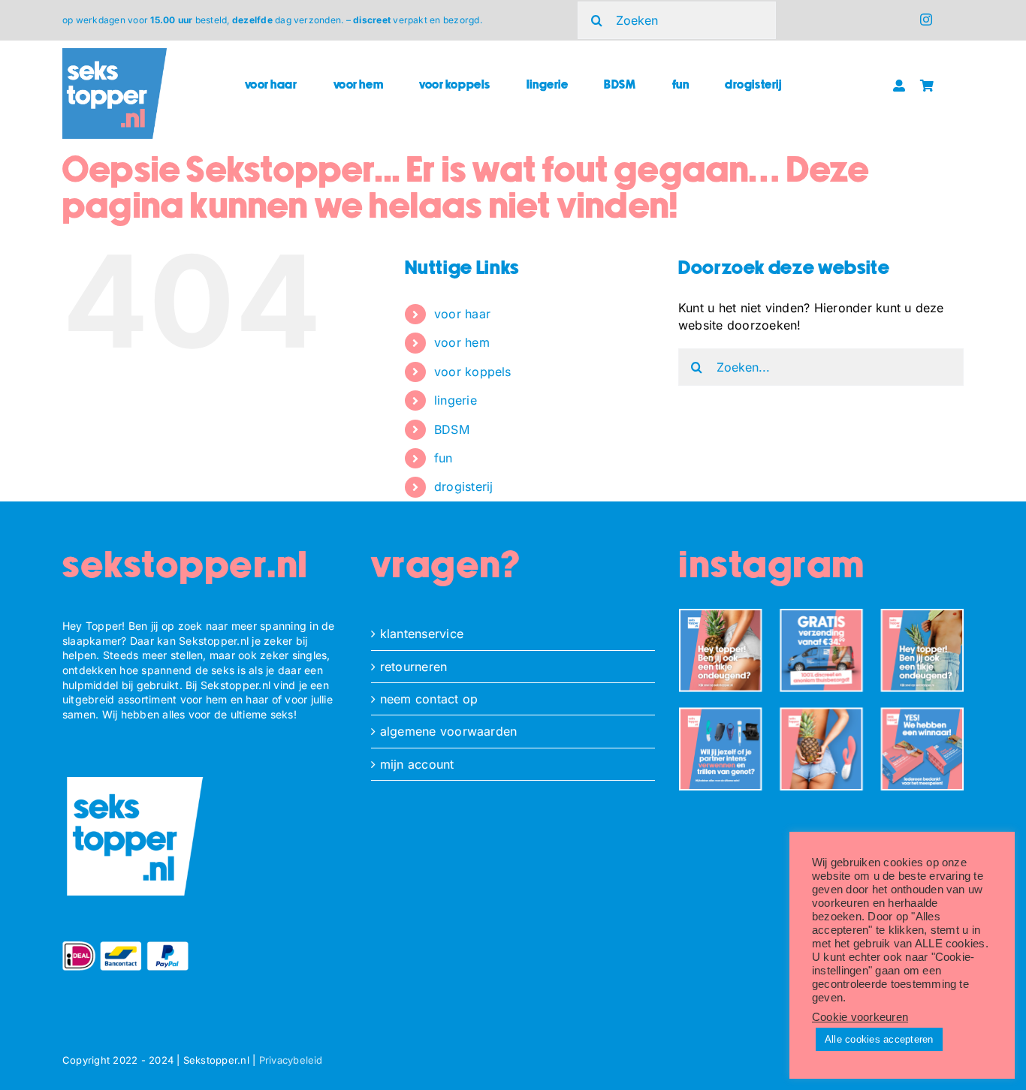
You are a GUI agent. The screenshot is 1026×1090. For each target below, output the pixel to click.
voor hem (462, 342)
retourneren (414, 666)
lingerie (455, 400)
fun (443, 457)
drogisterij (463, 486)
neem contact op (429, 698)
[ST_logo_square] (114, 54)
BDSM (451, 429)
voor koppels (472, 371)
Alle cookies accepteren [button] (879, 1039)
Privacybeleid (291, 1060)
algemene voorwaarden (449, 731)
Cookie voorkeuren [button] (860, 1017)
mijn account (417, 764)
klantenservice (421, 633)
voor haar (462, 313)
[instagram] (926, 20)
